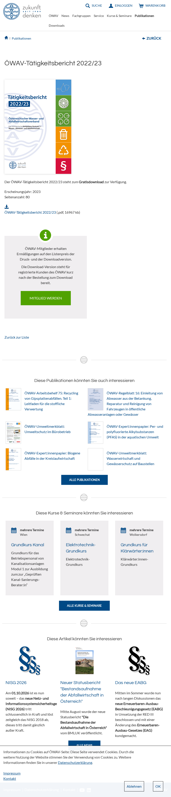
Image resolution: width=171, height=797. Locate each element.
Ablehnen (134, 786)
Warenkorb (155, 5)
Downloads (57, 25)
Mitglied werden (46, 298)
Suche (97, 5)
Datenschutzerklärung (75, 762)
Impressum (11, 773)
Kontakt (9, 778)
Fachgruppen (81, 16)
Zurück (154, 38)
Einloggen (123, 5)
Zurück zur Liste (16, 337)
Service (99, 16)
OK (158, 786)
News (65, 16)
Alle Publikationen (84, 480)
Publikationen (144, 16)
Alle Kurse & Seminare (84, 605)
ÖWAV (53, 16)
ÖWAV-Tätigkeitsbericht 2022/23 (30, 212)
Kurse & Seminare (119, 16)
